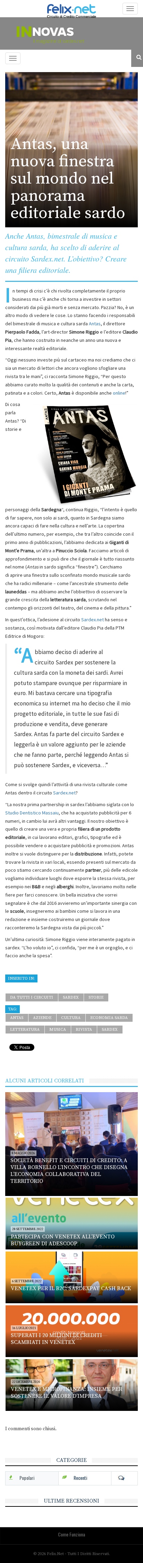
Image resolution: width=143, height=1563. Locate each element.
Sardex (71, 997)
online (119, 393)
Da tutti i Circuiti (31, 997)
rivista (84, 1029)
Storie (96, 997)
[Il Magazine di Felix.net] (71, 33)
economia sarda (109, 1017)
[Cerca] (137, 58)
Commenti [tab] (124, 1478)
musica (57, 1029)
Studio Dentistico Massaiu (32, 813)
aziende (42, 1017)
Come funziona (71, 1534)
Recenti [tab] (80, 1477)
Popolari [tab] (26, 1477)
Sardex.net (92, 619)
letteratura (25, 1029)
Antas (95, 323)
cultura (71, 1017)
